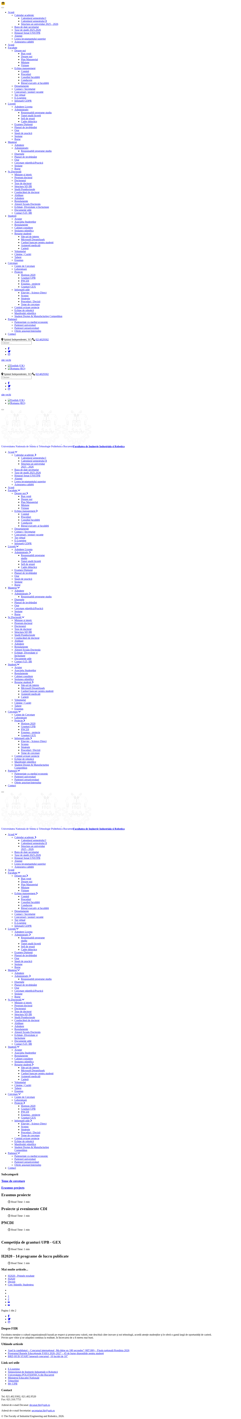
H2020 (11, 1278)
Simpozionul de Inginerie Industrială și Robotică (33, 1371)
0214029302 (42, 339)
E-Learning (14, 1369)
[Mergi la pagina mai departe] (9, 1302)
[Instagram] (9, 354)
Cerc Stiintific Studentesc (21, 1284)
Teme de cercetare (13, 1181)
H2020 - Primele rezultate (21, 1275)
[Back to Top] (3, 3)
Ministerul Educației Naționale (23, 1377)
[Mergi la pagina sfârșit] (9, 1305)
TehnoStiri (13, 1380)
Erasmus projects (12, 1187)
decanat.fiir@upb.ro (39, 1405)
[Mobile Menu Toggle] (2, 7)
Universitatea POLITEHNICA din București (31, 1374)
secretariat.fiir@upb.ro (43, 1410)
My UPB (12, 1383)
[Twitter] (9, 351)
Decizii (11, 1281)
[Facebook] (9, 348)
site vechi (6, 360)
